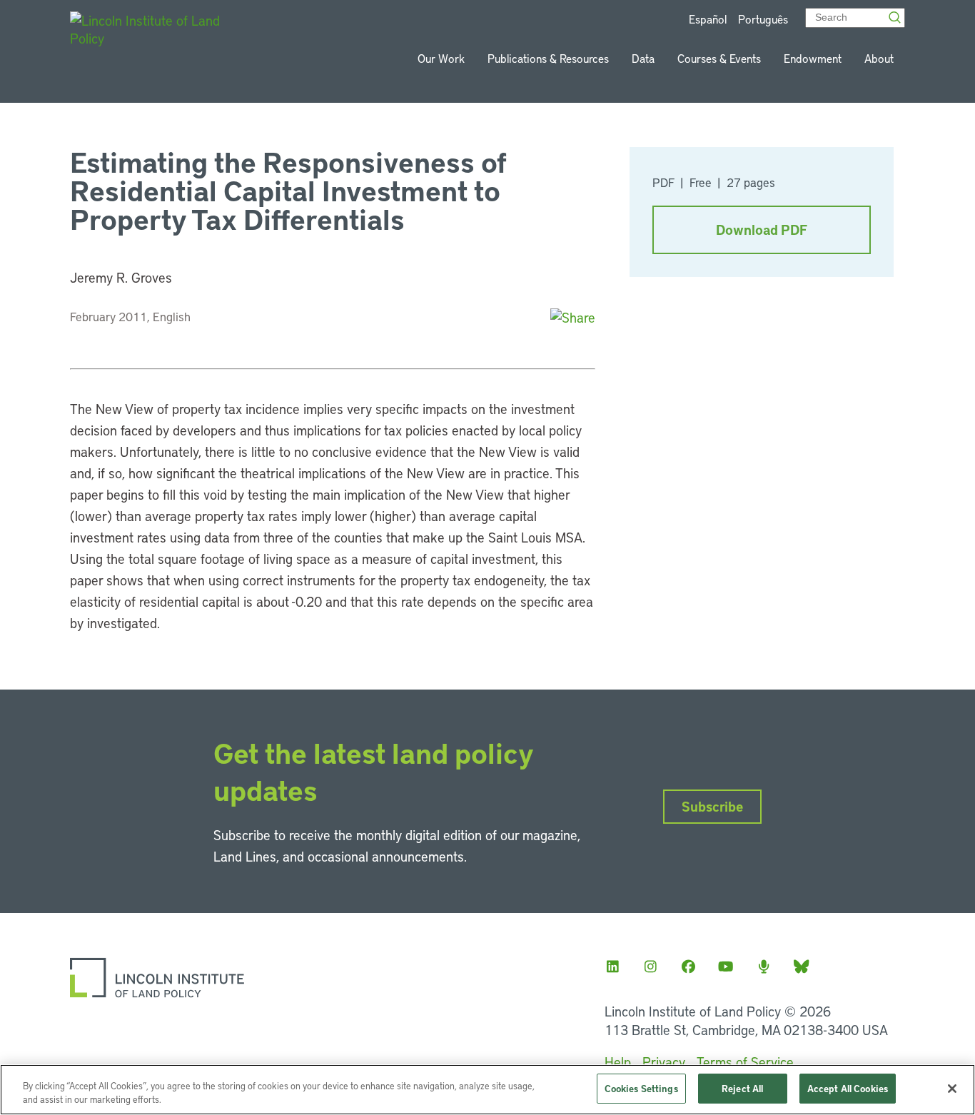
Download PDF (761, 229)
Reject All (742, 1088)
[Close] (952, 1088)
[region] (487, 1089)
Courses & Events (719, 58)
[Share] (572, 317)
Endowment (813, 58)
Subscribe (712, 806)
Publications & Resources (548, 58)
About (879, 58)
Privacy (663, 1062)
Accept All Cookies (847, 1088)
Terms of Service (745, 1062)
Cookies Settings (641, 1088)
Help (618, 1062)
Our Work (441, 58)
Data (643, 58)
